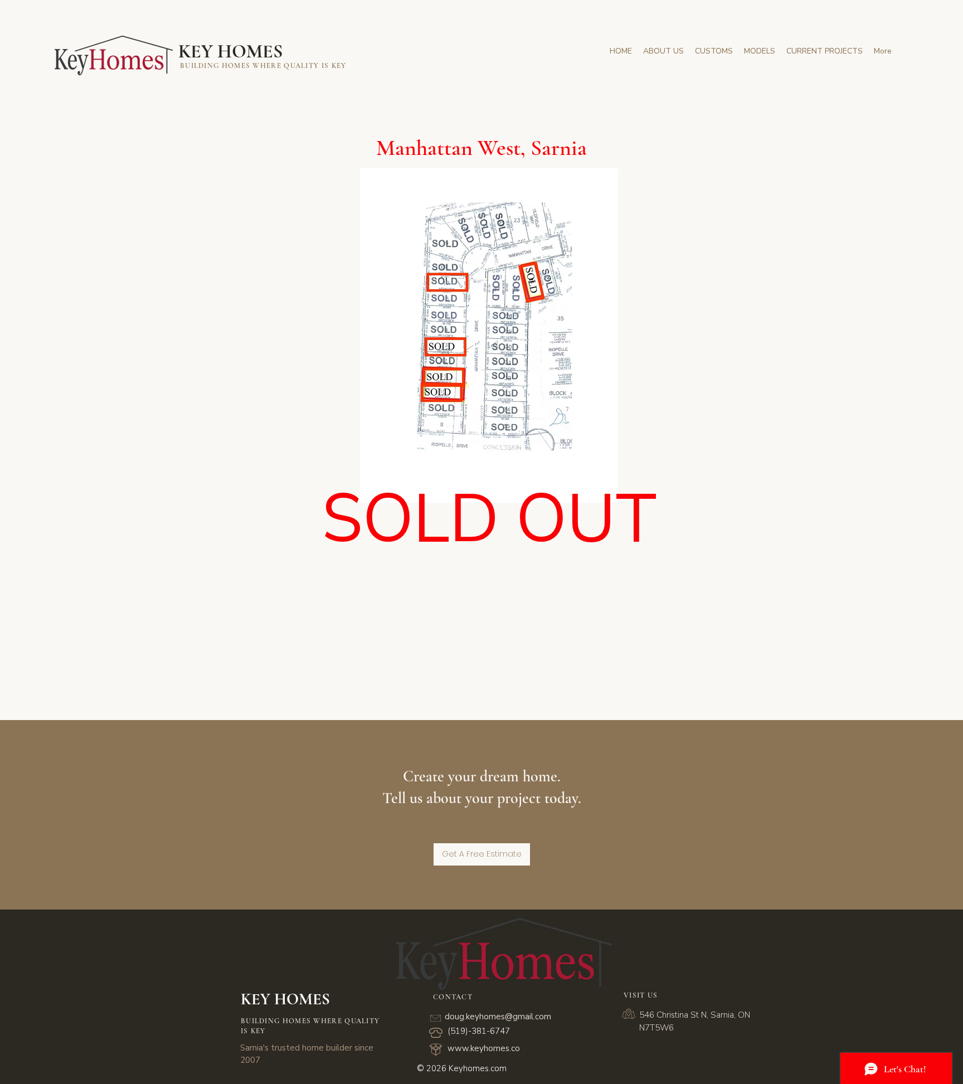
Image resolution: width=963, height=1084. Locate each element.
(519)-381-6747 (479, 1031)
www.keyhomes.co (484, 1048)
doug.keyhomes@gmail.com (498, 1016)
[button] (824, 51)
